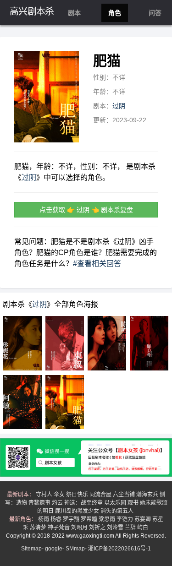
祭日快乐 (77, 494)
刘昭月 (80, 527)
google (53, 548)
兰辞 (131, 527)
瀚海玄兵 (148, 494)
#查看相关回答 (97, 263)
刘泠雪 (116, 527)
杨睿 (56, 519)
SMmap (75, 548)
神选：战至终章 (84, 503)
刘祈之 (98, 527)
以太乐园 (116, 503)
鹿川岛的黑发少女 (77, 511)
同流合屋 (101, 494)
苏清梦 (39, 527)
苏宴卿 (143, 519)
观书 (134, 503)
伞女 (60, 494)
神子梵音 (59, 527)
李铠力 (125, 519)
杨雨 (44, 519)
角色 (114, 12)
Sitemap (31, 548)
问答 (155, 12)
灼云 (58, 503)
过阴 (118, 105)
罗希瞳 (90, 519)
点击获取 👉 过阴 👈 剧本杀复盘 (86, 209)
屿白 (143, 527)
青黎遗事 (40, 503)
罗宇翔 (72, 519)
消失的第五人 (117, 511)
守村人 (45, 494)
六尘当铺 (124, 494)
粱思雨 (108, 519)
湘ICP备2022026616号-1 (119, 548)
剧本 (74, 12)
